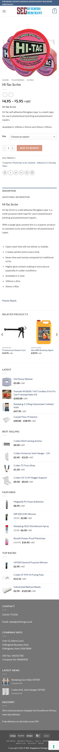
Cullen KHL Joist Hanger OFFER (28, 689)
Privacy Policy (25, 741)
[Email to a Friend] (21, 172)
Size (4, 136)
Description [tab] (9, 191)
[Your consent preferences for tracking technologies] (54, 747)
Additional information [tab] (16, 197)
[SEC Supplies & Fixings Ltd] (29, 11)
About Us (21, 743)
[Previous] (2, 341)
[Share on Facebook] (10, 172)
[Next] (56, 341)
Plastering (18, 80)
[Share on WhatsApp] (5, 172)
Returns (11, 741)
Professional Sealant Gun (14, 350)
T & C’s (38, 741)
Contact (32, 743)
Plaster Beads (9, 300)
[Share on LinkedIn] (32, 172)
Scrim (30, 80)
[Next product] (5, 94)
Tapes (4, 166)
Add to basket (29, 148)
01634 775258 (10, 614)
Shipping (47, 741)
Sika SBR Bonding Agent (42, 350)
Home (5, 80)
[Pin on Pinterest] (26, 172)
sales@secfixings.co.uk (20, 621)
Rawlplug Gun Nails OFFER (25, 679)
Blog (41, 743)
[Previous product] (10, 94)
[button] (4, 11)
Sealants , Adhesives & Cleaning (42, 162)
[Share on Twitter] (15, 172)
